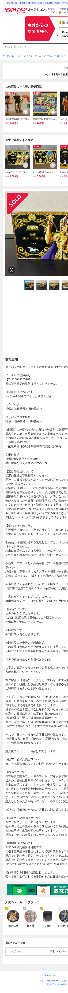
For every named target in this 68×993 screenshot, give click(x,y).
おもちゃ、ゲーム (32, 56)
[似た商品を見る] (11, 270)
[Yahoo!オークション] (25, 8)
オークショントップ (12, 56)
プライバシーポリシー (47, 980)
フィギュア (49, 56)
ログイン (52, 12)
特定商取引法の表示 (55, 984)
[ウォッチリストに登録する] (25, 112)
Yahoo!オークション (54, 975)
